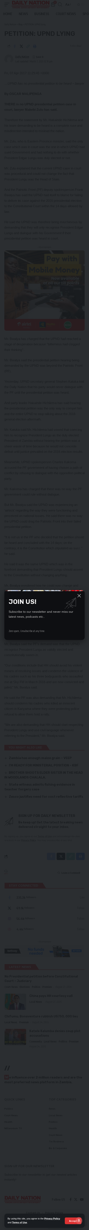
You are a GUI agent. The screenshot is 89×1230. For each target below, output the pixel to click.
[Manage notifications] (78, 1220)
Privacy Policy (52, 1218)
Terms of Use (19, 1222)
